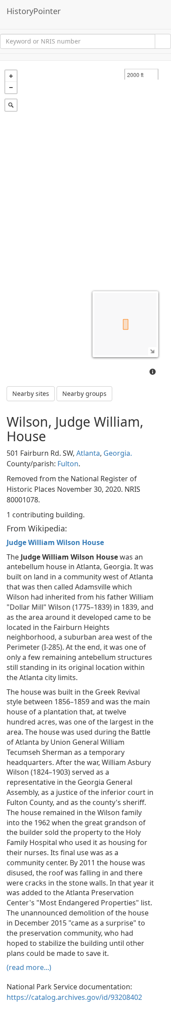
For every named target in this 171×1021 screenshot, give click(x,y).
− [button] (11, 87)
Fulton (67, 463)
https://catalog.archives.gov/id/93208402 (74, 997)
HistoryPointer (34, 11)
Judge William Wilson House (55, 542)
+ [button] (11, 76)
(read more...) (29, 967)
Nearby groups (84, 393)
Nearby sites (30, 393)
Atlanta (88, 453)
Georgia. (117, 453)
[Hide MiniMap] (152, 351)
